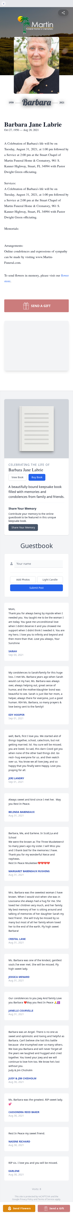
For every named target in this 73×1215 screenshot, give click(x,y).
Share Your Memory (23, 527)
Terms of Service (46, 1199)
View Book (17, 477)
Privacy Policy (26, 1199)
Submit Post (36, 587)
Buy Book (37, 477)
